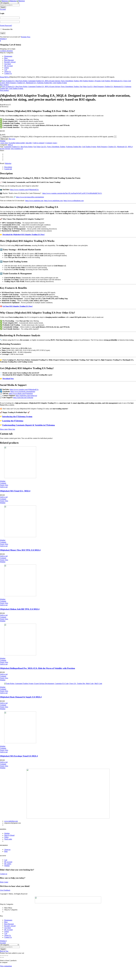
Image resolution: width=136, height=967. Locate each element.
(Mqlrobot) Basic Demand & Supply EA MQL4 (21, 697)
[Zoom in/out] (1, 955)
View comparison (6, 966)
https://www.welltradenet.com (74, 200)
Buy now (12, 139)
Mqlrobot (8, 163)
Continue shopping (6, 51)
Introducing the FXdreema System (17, 416)
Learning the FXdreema (12, 421)
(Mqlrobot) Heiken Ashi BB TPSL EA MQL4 (19, 609)
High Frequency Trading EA (106, 147)
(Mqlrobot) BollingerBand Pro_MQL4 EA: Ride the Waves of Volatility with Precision (37, 668)
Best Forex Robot (27, 147)
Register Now (25, 37)
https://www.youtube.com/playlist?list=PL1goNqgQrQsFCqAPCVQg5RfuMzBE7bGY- (72, 193)
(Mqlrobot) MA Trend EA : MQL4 (15, 491)
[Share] (5, 955)
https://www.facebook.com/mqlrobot (23, 391)
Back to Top (4, 951)
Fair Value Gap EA (39, 147)
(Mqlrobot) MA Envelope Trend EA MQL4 (19, 756)
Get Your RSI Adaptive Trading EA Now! (18, 306)
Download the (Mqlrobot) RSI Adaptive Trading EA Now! (24, 234)
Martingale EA (122, 147)
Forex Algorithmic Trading (56, 147)
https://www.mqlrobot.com (34, 200)
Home (2, 77)
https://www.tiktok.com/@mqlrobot (21, 393)
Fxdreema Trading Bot (73, 147)
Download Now (8, 378)
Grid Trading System (89, 147)
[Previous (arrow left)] (1, 957)
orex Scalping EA (17, 148)
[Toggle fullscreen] (3, 955)
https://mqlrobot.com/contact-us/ (26, 395)
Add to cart (4, 139)
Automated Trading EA (12, 147)
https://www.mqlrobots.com (53, 200)
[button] (4, 487)
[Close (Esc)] (7, 955)
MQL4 (7, 77)
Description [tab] (8, 167)
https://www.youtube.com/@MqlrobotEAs (24, 189)
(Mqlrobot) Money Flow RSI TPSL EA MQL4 (20, 550)
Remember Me (7, 29)
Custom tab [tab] (8, 169)
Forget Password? (6, 25)
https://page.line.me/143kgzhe (23, 397)
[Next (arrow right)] (3, 957)
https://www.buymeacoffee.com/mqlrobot (30, 197)
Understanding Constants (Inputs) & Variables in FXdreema (28, 425)
